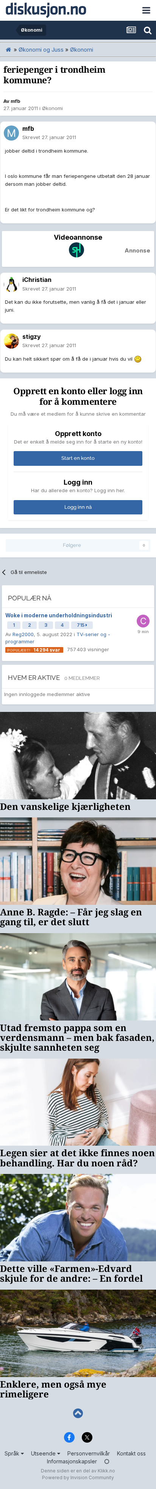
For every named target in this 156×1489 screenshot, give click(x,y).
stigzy (31, 336)
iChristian (36, 279)
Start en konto (78, 458)
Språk (13, 1453)
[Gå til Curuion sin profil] (143, 621)
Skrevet (49, 137)
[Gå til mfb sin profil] (11, 133)
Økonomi (52, 108)
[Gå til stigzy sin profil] (11, 341)
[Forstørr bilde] (138, 359)
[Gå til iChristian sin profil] (11, 284)
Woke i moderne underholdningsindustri (58, 615)
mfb (15, 101)
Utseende (44, 1453)
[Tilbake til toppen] (78, 1413)
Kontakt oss (131, 1453)
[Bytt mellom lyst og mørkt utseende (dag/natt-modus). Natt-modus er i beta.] (106, 1461)
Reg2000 (23, 634)
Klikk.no (106, 1471)
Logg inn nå (78, 507)
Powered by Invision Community (78, 1477)
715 (81, 625)
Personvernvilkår (88, 1453)
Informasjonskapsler (72, 1461)
